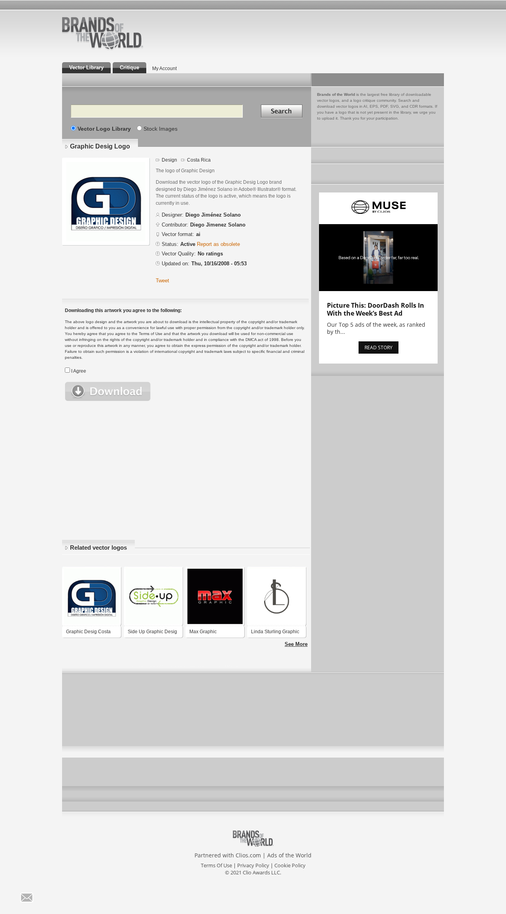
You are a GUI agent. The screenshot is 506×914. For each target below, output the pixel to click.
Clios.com (248, 855)
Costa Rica (199, 160)
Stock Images (160, 129)
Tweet (162, 281)
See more (296, 644)
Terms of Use (216, 865)
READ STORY (378, 347)
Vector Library (86, 67)
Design (169, 160)
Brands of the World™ (102, 33)
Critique (129, 67)
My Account (164, 68)
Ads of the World (289, 855)
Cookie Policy (290, 865)
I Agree (78, 371)
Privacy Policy (253, 865)
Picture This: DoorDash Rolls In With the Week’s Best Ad (375, 309)
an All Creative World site (128, 49)
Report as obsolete (218, 244)
